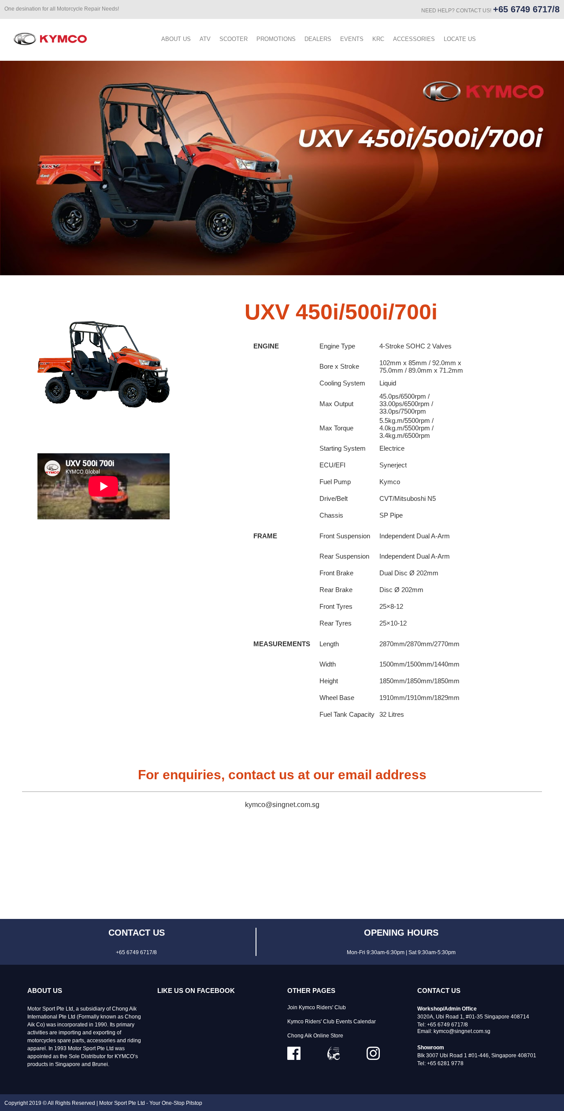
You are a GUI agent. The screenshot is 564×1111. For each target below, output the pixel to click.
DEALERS (317, 39)
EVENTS (352, 39)
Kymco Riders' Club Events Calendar (331, 1021)
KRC (378, 39)
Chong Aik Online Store (315, 1036)
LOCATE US (460, 39)
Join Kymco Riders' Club (316, 1007)
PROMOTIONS (276, 39)
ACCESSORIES (414, 39)
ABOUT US (176, 39)
